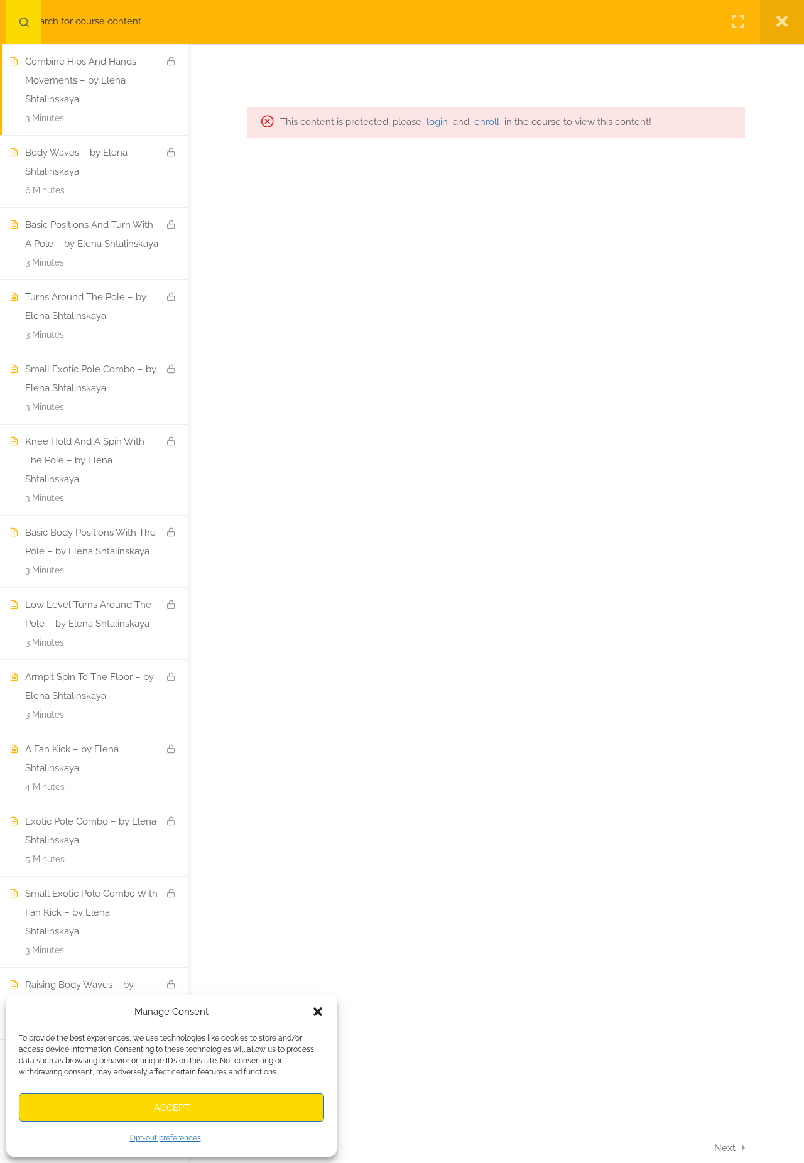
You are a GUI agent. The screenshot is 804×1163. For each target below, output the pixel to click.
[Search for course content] (23, 22)
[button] (318, 1011)
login (437, 121)
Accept (172, 1107)
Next (725, 1148)
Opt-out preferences (165, 1137)
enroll (486, 121)
